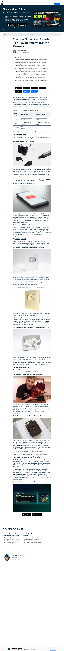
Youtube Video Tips (11, 34)
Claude (43, 88)
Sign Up (52, 649)
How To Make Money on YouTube (30, 534)
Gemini (35, 88)
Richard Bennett (21, 50)
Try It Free (27, 91)
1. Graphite (16, 118)
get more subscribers (32, 131)
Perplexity (27, 88)
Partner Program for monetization (33, 217)
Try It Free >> (17, 27)
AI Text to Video (27, 470)
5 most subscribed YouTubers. (35, 451)
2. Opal (15, 123)
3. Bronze (16, 127)
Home (5, 34)
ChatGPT (19, 88)
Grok (19, 91)
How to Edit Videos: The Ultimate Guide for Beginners (11, 534)
